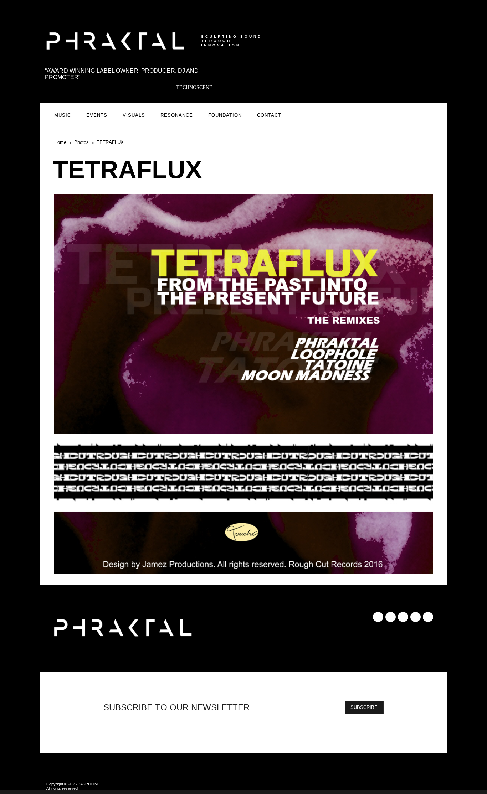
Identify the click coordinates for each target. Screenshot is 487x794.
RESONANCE (176, 115)
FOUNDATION (225, 115)
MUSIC (62, 115)
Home (60, 142)
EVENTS (96, 115)
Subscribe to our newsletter (176, 707)
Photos (81, 142)
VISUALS (134, 115)
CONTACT (269, 115)
